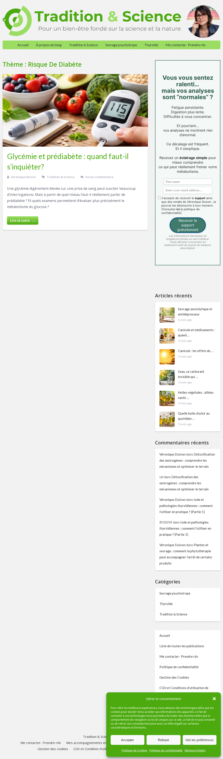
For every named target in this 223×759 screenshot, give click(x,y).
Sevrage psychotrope (121, 45)
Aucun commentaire (99, 177)
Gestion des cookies (53, 749)
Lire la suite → (22, 220)
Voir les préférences (199, 740)
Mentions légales (195, 750)
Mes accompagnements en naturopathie (96, 742)
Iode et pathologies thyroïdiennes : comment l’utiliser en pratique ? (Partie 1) (186, 506)
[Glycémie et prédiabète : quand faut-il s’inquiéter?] (75, 110)
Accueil (23, 45)
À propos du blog (49, 45)
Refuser (163, 740)
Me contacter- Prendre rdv (186, 45)
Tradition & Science (83, 45)
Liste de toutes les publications (181, 646)
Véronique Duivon (23, 177)
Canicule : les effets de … (195, 351)
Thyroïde (151, 45)
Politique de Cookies (134, 750)
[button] (214, 698)
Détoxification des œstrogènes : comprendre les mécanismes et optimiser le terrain (187, 460)
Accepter (127, 740)
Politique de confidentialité (165, 750)
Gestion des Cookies (174, 677)
